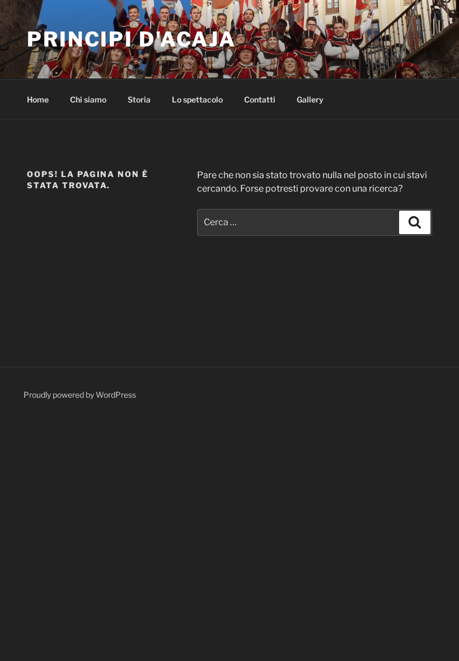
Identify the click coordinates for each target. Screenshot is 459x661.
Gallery (310, 99)
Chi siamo (88, 99)
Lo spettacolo (197, 99)
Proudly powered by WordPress (80, 394)
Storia (139, 99)
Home (38, 99)
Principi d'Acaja (131, 39)
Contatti (259, 99)
